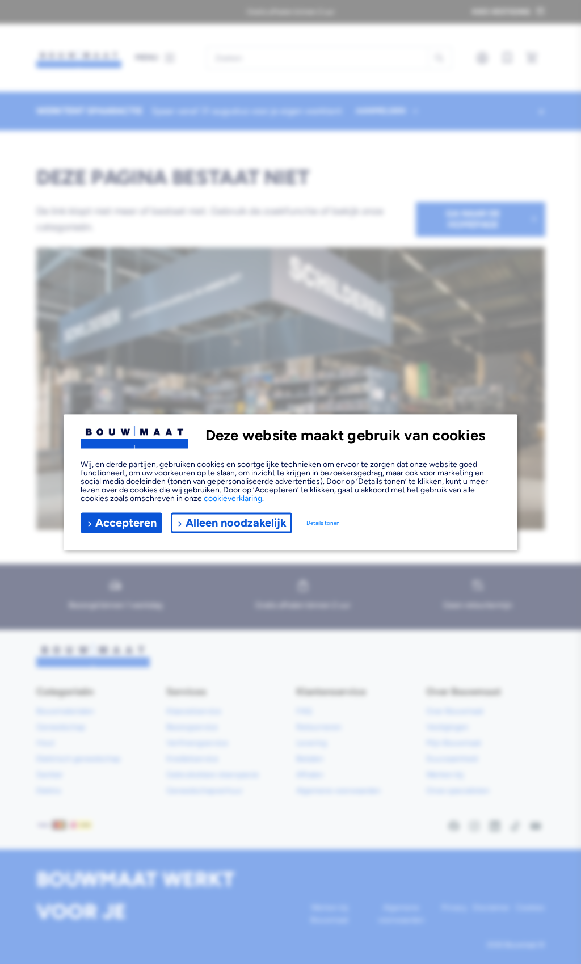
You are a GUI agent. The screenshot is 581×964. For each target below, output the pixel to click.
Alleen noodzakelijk (236, 522)
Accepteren (126, 522)
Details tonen (323, 523)
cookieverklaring (233, 498)
